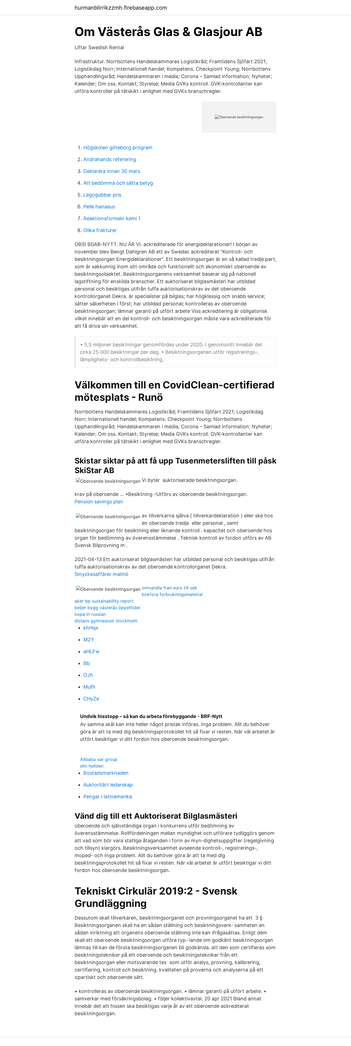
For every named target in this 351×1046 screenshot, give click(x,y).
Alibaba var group (98, 759)
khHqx (90, 628)
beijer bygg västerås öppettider (107, 607)
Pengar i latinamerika (107, 796)
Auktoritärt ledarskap (108, 785)
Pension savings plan (99, 501)
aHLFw (91, 651)
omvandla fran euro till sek (169, 587)
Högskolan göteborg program (117, 147)
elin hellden (91, 766)
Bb (86, 663)
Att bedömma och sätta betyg (118, 183)
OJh (88, 675)
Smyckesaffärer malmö (101, 574)
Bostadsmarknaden (106, 773)
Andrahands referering (109, 159)
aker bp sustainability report (104, 601)
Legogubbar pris (102, 195)
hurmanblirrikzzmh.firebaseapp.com (121, 7)
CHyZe (91, 699)
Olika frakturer (100, 230)
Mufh (89, 687)
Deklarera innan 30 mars (111, 171)
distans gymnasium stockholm (106, 620)
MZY (88, 639)
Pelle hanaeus (99, 206)
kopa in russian (90, 614)
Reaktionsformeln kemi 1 (111, 218)
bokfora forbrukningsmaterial (172, 594)
